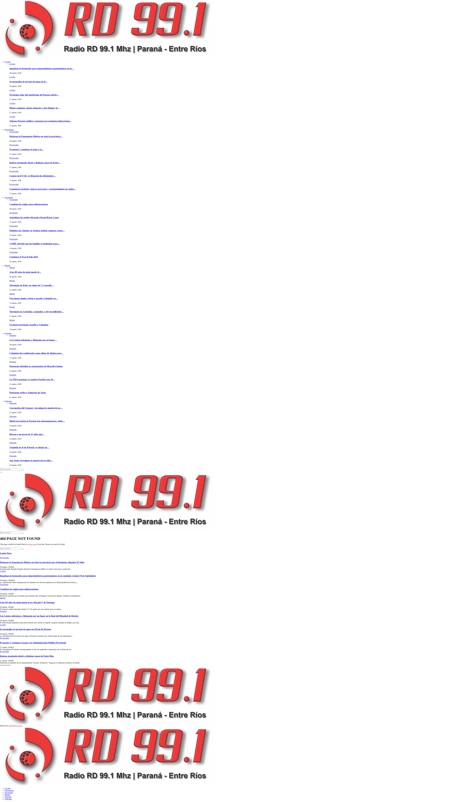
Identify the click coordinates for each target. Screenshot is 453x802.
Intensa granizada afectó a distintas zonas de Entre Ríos (27, 656)
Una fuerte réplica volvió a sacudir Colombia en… (33, 298)
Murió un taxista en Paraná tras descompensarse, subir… (37, 421)
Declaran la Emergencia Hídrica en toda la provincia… (36, 136)
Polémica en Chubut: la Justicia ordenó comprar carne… (37, 230)
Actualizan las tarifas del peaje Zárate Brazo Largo (34, 217)
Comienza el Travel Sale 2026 (23, 257)
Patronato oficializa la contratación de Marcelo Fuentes (36, 366)
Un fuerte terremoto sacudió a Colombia (28, 325)
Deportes (8, 333)
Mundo (7, 266)
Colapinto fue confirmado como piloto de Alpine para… (36, 353)
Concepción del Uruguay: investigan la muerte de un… (36, 408)
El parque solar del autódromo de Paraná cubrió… (34, 95)
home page (32, 544)
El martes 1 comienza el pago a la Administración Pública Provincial (33, 642)
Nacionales (9, 198)
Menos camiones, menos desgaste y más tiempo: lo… (34, 108)
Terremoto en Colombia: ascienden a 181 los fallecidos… (36, 311)
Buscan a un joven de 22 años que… (27, 434)
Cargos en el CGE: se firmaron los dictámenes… (32, 176)
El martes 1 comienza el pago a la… (26, 149)
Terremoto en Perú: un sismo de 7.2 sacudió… (31, 285)
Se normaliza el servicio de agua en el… (28, 81)
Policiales (8, 401)
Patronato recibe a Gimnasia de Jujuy (27, 392)
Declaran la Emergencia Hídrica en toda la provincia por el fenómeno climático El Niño (42, 562)
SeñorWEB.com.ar (15, 726)
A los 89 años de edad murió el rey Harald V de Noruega (27, 602)
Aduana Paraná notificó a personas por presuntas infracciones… (40, 121)
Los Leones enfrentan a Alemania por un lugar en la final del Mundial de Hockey (39, 616)
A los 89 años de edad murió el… (25, 272)
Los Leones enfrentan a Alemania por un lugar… (33, 340)
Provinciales (9, 130)
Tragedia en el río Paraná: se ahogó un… (29, 447)
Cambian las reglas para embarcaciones (28, 204)
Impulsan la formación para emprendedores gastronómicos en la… (41, 68)
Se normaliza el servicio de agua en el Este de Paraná (25, 629)
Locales (7, 62)
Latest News (6, 553)
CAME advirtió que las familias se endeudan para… (34, 243)
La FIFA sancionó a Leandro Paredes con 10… (32, 379)
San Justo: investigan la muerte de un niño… (31, 460)
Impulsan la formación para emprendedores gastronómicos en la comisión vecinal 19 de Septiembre (48, 576)
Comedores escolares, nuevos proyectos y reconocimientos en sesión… (42, 189)
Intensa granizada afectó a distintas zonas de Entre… (35, 162)
